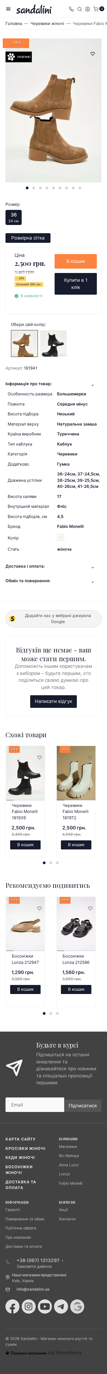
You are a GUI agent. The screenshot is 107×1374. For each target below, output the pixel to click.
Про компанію (18, 1237)
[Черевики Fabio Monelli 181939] (53, 343)
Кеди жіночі (20, 1157)
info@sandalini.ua (32, 1289)
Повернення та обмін (24, 1219)
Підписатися (83, 1105)
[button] (27, 188)
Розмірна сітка (28, 238)
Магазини (68, 1146)
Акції (63, 1209)
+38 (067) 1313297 (38, 1260)
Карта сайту (20, 1139)
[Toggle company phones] (71, 9)
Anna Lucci (69, 1165)
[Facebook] (12, 1306)
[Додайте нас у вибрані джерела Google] (77, 1306)
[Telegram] (61, 1306)
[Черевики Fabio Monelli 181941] (24, 343)
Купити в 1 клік (76, 283)
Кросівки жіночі (25, 1148)
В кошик (75, 261)
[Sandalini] (34, 9)
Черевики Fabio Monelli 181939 (25, 811)
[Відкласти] (39, 757)
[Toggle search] (79, 9)
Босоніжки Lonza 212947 (25, 959)
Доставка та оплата (23, 1246)
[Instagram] (29, 1306)
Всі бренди (69, 1155)
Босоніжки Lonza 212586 (76, 959)
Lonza (64, 1174)
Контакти (67, 1219)
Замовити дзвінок (34, 1266)
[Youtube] (45, 1306)
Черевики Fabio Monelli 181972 (76, 811)
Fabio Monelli (70, 526)
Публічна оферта (20, 1228)
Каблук (64, 444)
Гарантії (12, 1209)
